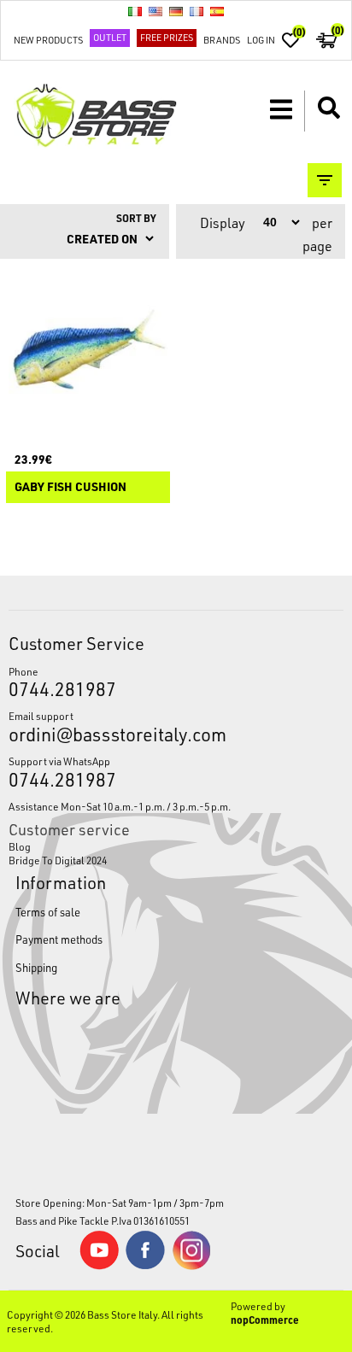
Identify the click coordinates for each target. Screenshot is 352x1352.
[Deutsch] (176, 11)
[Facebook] (145, 1265)
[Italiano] (135, 11)
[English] (155, 11)
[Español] (217, 11)
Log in (261, 39)
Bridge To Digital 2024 (58, 860)
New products (48, 39)
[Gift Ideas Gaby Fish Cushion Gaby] (88, 349)
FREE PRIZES (166, 37)
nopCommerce (265, 1319)
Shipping (36, 967)
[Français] (196, 11)
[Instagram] (191, 1266)
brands (221, 39)
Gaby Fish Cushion (70, 487)
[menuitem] (176, 846)
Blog (20, 846)
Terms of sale (47, 911)
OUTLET (109, 37)
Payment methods (59, 939)
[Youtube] (99, 1266)
